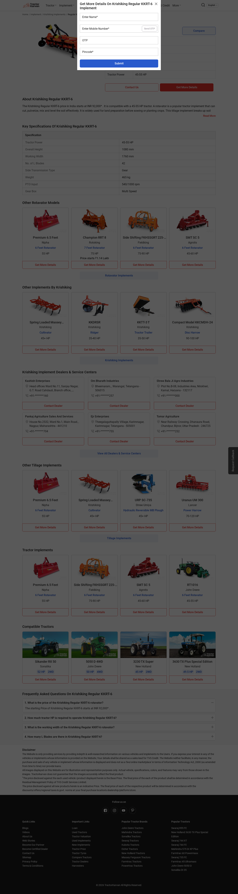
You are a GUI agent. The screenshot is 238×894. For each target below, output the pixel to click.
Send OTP (149, 28)
